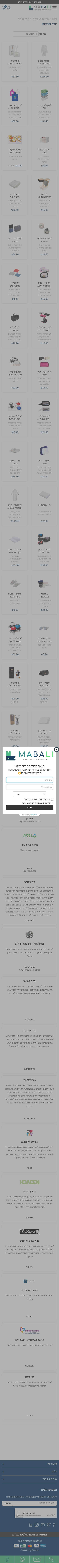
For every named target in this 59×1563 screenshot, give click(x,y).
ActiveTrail (33, 814)
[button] (29, 807)
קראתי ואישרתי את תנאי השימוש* (36, 803)
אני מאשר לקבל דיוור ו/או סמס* (37, 799)
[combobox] (16, 794)
